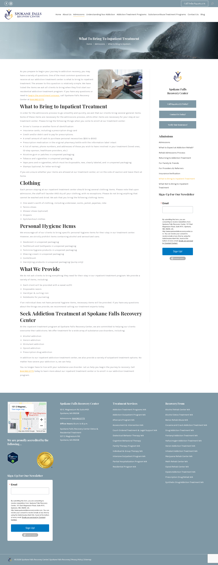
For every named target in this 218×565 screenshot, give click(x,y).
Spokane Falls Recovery (60, 559)
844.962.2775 (37, 99)
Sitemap (87, 559)
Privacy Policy (77, 559)
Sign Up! (177, 251)
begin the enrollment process (43, 95)
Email (165, 203)
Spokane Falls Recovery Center (35, 559)
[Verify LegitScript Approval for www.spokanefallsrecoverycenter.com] (12, 463)
